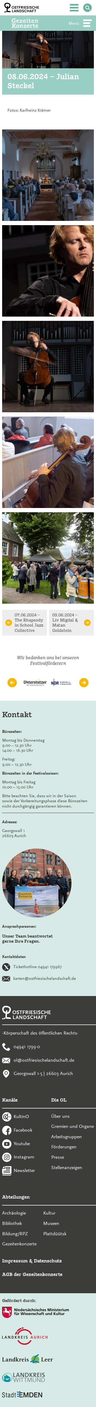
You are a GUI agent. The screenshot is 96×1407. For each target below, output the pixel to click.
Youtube (22, 1143)
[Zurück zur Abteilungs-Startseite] (32, 23)
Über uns (60, 1116)
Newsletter (24, 1170)
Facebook (23, 1129)
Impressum (15, 1261)
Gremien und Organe (72, 1126)
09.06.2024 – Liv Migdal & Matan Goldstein (65, 622)
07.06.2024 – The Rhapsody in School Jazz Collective (29, 622)
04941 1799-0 (27, 1046)
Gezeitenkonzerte (19, 1243)
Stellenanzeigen (66, 1167)
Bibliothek (12, 1223)
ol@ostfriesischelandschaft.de (44, 1059)
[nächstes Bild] (84, 682)
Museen (51, 1223)
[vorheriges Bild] (12, 682)
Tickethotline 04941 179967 (37, 966)
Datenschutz (48, 1261)
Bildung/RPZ (15, 1233)
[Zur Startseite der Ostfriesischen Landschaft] (21, 8)
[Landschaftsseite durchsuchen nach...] (87, 7)
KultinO (21, 1116)
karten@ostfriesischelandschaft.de (44, 978)
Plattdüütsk (54, 1233)
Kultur (49, 1213)
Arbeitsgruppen (66, 1136)
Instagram (24, 1157)
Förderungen (64, 1146)
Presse (57, 1157)
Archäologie (14, 1213)
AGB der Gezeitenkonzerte (32, 1274)
